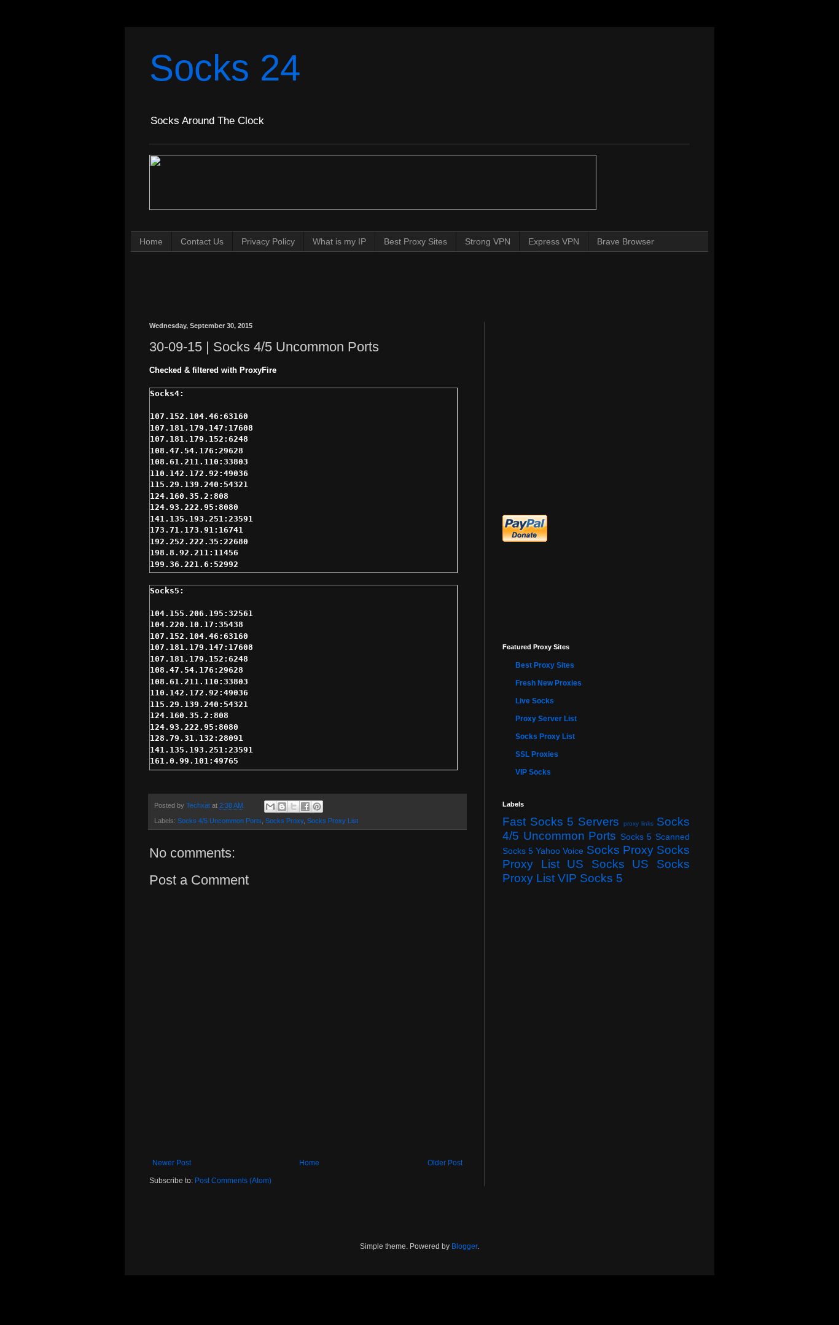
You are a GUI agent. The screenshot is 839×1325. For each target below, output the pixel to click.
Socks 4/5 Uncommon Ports (220, 820)
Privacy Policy (268, 241)
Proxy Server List (546, 718)
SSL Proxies (536, 754)
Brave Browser (625, 241)
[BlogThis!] (282, 806)
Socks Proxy (284, 820)
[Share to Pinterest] (317, 806)
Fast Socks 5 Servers (560, 821)
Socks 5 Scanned (655, 837)
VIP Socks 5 (590, 878)
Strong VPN (487, 241)
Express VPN (553, 241)
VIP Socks (533, 772)
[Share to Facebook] (305, 806)
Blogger (464, 1246)
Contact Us (202, 241)
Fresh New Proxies (548, 683)
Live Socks (534, 701)
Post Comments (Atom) (233, 1180)
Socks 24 (224, 67)
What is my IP (339, 241)
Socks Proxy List (332, 820)
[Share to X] (293, 806)
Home (151, 241)
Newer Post (171, 1163)
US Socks (596, 864)
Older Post (444, 1163)
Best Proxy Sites (415, 241)
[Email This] (270, 806)
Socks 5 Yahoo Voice (543, 851)
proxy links (638, 823)
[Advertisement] (372, 274)
